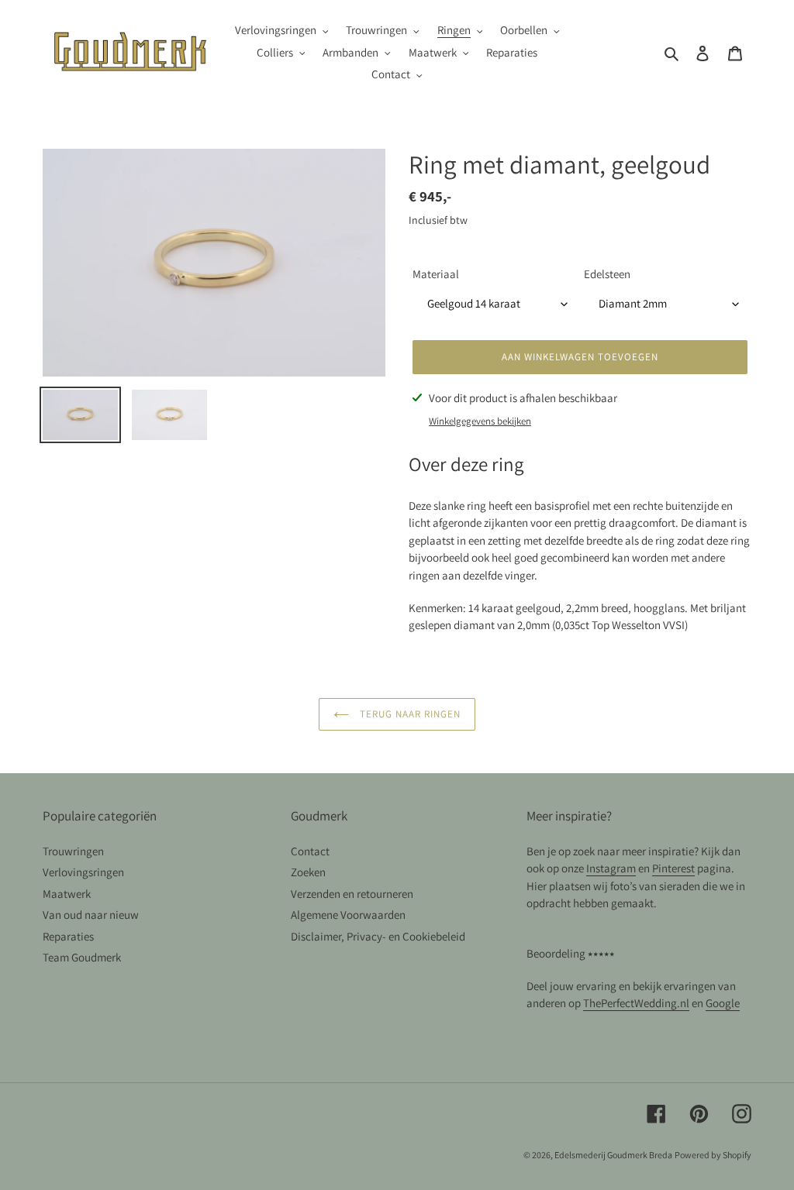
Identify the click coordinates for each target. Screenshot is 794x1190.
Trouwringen (73, 851)
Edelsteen (607, 274)
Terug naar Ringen (409, 714)
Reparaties (68, 936)
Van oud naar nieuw (91, 914)
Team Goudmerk (82, 957)
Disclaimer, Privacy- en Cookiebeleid (378, 936)
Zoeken (308, 872)
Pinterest (673, 868)
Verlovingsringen (83, 872)
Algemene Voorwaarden (348, 914)
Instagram (611, 868)
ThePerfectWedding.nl (636, 1003)
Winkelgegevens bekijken (480, 421)
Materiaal (436, 274)
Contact (310, 851)
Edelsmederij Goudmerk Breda (613, 1155)
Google (723, 1003)
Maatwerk (67, 893)
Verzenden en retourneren (352, 893)
